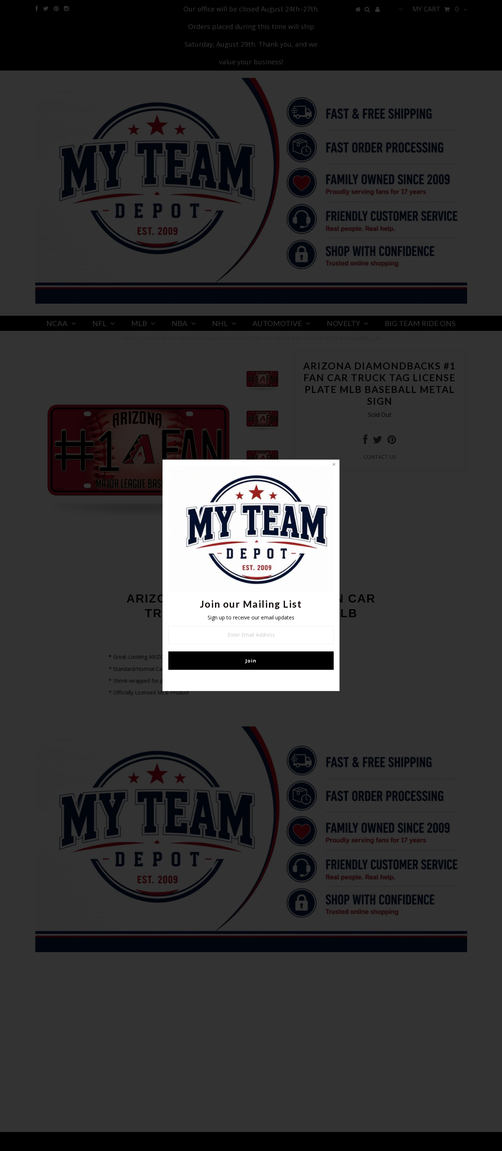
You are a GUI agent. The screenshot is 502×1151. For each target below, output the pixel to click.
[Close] (333, 465)
